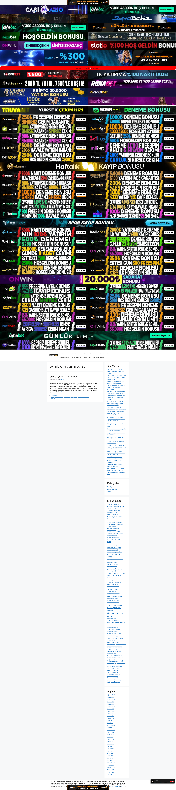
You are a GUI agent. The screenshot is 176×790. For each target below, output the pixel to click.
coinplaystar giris (114, 548)
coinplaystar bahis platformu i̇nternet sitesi (114, 522)
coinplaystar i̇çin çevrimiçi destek (113, 580)
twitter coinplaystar (113, 678)
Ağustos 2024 (111, 725)
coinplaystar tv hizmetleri (83, 397)
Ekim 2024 (110, 720)
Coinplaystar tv (111, 644)
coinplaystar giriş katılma (121, 560)
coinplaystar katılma (110, 582)
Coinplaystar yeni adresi (114, 655)
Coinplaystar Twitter (114, 651)
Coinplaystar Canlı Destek (115, 533)
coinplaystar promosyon (113, 620)
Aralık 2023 (110, 744)
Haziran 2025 (111, 706)
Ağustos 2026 (111, 695)
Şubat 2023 (110, 748)
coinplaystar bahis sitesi (115, 524)
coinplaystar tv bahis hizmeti (121, 644)
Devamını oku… (65, 392)
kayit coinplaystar (112, 670)
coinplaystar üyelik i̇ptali (121, 657)
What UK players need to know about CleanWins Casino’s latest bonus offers (116, 371)
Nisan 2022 (110, 772)
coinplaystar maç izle (112, 594)
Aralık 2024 (110, 716)
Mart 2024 (110, 737)
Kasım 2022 (110, 755)
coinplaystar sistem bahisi (111, 625)
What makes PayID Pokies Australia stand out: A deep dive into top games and (116, 452)
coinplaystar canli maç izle (57, 397)
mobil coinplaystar (112, 672)
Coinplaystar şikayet (115, 661)
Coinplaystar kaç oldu (112, 589)
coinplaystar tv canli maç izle (114, 647)
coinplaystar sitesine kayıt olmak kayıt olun (114, 633)
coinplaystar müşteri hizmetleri (112, 603)
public (109, 491)
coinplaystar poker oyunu (111, 618)
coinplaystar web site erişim (112, 653)
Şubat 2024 (110, 739)
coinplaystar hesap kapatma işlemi (116, 573)
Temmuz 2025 (111, 704)
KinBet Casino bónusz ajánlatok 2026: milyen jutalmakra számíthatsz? (116, 387)
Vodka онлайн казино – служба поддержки (70, 357)
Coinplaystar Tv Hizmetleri (64, 376)
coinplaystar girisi (112, 550)
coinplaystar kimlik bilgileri (112, 591)
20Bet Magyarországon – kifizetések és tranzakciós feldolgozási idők (97, 353)
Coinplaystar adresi (114, 517)
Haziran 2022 (111, 767)
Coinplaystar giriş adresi (114, 555)
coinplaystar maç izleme (114, 596)
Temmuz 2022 (111, 765)
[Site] (44, 119)
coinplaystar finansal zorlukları (112, 545)
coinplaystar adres (112, 514)
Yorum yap (53, 398)
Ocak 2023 (110, 751)
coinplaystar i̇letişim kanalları (112, 577)
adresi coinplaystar (113, 504)
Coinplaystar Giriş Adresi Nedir (115, 559)
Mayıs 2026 (110, 702)
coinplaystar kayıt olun (111, 587)
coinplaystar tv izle (112, 649)
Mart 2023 (110, 746)
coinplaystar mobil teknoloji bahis (113, 602)
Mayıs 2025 (110, 709)
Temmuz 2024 (111, 727)
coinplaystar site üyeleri (111, 635)
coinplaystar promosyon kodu (116, 622)
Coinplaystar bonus (113, 528)
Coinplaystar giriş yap (112, 564)
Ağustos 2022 (111, 762)
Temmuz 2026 (111, 697)
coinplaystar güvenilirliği (111, 571)
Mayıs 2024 (110, 732)
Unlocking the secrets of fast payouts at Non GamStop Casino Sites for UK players (116, 419)
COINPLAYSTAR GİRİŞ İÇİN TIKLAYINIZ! (88, 68)
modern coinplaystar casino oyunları (113, 674)
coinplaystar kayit (112, 584)
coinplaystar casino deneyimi (112, 535)
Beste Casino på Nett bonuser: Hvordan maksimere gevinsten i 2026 (116, 472)
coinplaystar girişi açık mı (111, 560)
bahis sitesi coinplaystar (115, 506)
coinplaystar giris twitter (114, 552)
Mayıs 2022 (110, 769)
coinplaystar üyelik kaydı (113, 659)
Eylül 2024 (110, 723)
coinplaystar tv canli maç (114, 646)
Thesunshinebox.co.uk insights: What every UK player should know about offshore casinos (116, 413)
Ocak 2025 (110, 713)
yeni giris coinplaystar (113, 682)
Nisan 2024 (110, 734)
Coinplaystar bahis (112, 519)
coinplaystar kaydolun (119, 582)
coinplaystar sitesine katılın (112, 631)
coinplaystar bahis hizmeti (111, 520)
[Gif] (88, 166)
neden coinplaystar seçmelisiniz (112, 676)
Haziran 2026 (111, 699)
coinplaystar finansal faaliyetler (112, 543)
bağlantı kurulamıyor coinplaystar (113, 508)
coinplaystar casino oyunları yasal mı (113, 537)
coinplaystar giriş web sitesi (112, 562)
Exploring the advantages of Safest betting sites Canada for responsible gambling (116, 403)
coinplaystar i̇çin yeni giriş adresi (113, 578)
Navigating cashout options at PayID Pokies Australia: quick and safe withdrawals (116, 447)
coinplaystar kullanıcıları (113, 593)
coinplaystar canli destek (113, 531)
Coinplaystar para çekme (115, 614)
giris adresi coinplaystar (121, 663)
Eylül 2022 (110, 760)
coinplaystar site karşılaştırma (112, 627)
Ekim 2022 (110, 758)
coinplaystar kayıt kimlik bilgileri (113, 586)
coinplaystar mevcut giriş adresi (113, 598)
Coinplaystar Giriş (73, 353)
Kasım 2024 (110, 718)
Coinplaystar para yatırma (114, 609)
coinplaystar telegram (113, 642)
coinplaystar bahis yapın (111, 526)
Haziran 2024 (111, 730)
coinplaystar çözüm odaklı (111, 657)
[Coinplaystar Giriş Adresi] (54, 355)
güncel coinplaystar (113, 668)
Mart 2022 (110, 774)
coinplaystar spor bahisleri (115, 638)
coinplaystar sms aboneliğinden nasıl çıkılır (114, 636)
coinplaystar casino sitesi (114, 540)
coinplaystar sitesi (113, 629)
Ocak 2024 (110, 741)
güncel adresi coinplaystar (115, 666)
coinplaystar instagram (114, 575)
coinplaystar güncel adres (115, 568)
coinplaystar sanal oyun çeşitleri (113, 624)
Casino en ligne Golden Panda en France (94, 357)
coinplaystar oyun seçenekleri (70, 397)
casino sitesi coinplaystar (113, 510)
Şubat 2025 (110, 711)
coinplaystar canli (111, 530)
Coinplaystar (63, 353)
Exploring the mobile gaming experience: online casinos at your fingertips (116, 424)
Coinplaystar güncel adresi (115, 570)
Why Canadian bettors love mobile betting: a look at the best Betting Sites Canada (116, 377)
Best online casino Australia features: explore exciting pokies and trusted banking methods (116, 466)
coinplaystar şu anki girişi (111, 663)
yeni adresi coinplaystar (115, 680)
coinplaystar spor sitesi (111, 640)
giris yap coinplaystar (119, 664)
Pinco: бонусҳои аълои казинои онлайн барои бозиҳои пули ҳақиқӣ (116, 397)
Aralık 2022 (110, 753)
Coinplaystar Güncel (112, 566)
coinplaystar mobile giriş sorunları (113, 600)
